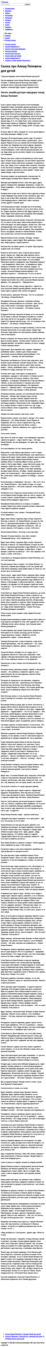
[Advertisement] (23, 1308)
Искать (28, 4)
